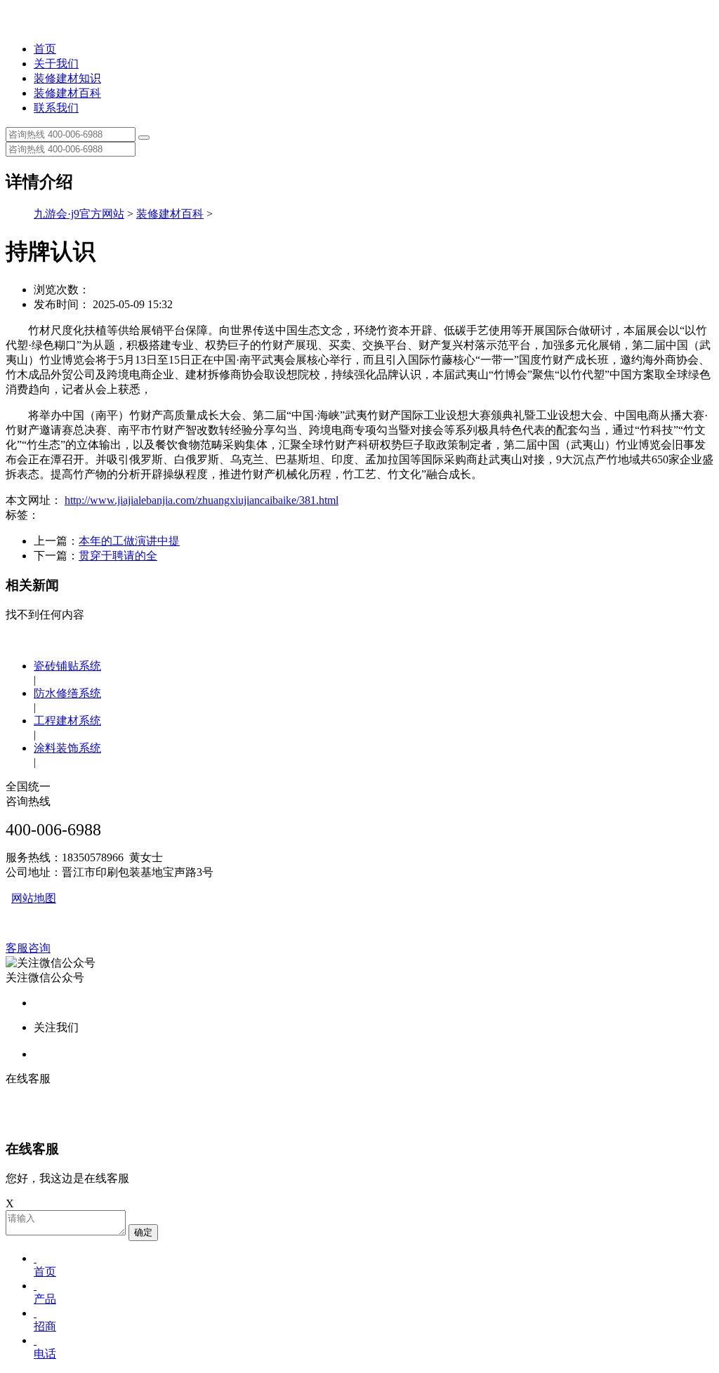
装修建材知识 (67, 78)
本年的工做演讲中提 (129, 541)
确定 (143, 1232)
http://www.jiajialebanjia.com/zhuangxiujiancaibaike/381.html (201, 500)
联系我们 (56, 108)
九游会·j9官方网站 (79, 214)
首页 (45, 49)
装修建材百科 (67, 93)
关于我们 (56, 63)
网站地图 (33, 898)
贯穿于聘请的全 (118, 556)
